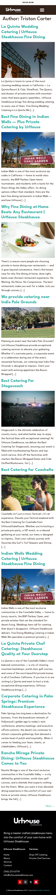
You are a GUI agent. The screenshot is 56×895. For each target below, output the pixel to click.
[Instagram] (25, 882)
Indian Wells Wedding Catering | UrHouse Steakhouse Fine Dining (23, 559)
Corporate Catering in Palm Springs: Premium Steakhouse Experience (27, 701)
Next (50, 806)
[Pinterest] (36, 882)
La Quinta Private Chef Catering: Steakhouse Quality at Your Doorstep (24, 649)
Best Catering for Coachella (27, 470)
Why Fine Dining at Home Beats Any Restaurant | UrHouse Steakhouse (25, 212)
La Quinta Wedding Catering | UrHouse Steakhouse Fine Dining (23, 32)
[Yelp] (20, 882)
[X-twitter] (30, 882)
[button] (42, 10)
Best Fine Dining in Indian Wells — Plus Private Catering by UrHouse (25, 122)
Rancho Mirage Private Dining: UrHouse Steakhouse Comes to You (27, 758)
